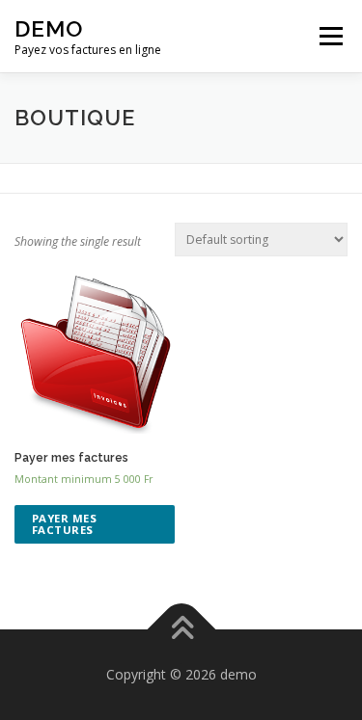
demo (48, 28)
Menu (330, 36)
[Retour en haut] (181, 629)
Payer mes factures (64, 523)
